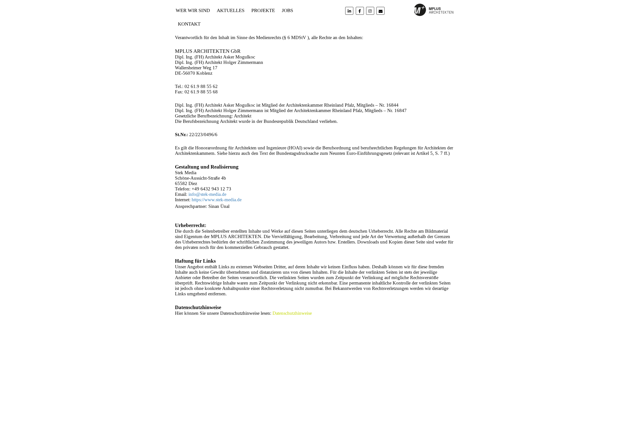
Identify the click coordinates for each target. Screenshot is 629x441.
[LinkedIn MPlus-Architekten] (349, 11)
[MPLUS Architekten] (433, 9)
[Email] (380, 11)
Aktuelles (230, 10)
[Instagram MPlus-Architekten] (370, 11)
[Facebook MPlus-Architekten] (360, 11)
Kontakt (189, 24)
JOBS (287, 10)
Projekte (263, 10)
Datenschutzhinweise (292, 313)
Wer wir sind (193, 10)
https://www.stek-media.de (217, 199)
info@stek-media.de (207, 194)
